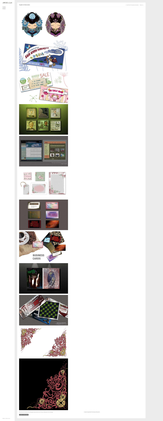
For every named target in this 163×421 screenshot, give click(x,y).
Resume (4, 8)
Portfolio (4, 7)
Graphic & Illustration (24, 414)
